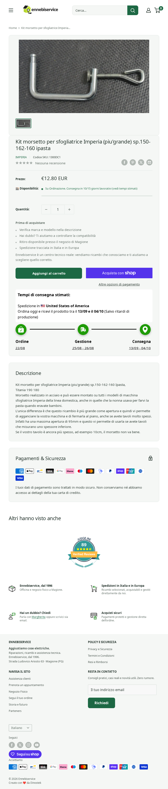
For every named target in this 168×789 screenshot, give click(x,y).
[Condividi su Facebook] (124, 162)
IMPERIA (21, 157)
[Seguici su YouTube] (37, 745)
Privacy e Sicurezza (100, 649)
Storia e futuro (18, 704)
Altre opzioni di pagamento (119, 284)
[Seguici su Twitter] (20, 745)
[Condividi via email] (149, 162)
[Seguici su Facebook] (12, 745)
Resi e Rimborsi (98, 662)
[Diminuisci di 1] (46, 209)
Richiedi (101, 702)
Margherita (39, 617)
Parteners (15, 711)
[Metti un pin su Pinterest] (133, 162)
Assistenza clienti (20, 679)
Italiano (16, 728)
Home (13, 28)
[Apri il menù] (11, 10)
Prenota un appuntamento (26, 685)
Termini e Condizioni (101, 656)
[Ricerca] (132, 10)
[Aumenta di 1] (69, 209)
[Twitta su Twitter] (141, 162)
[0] (157, 10)
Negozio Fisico (18, 691)
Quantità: (23, 209)
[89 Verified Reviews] (84, 569)
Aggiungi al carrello (48, 273)
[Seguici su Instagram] (28, 745)
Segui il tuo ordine (20, 698)
